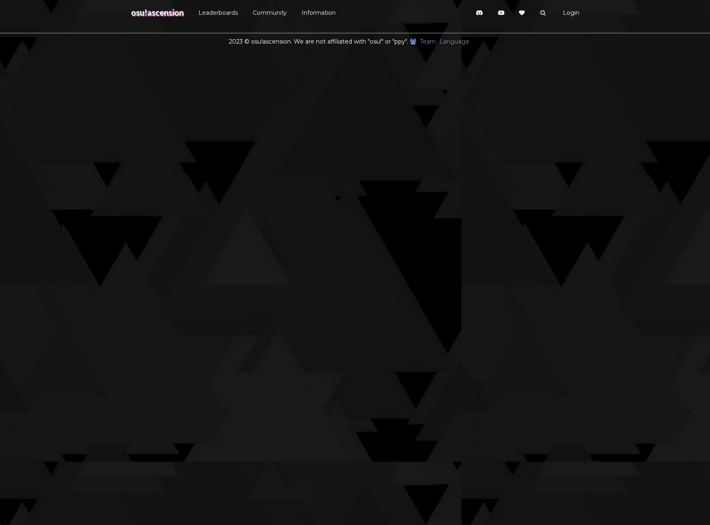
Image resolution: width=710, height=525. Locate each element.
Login (571, 12)
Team (427, 41)
